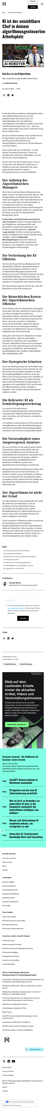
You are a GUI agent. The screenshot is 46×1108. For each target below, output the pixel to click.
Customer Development (10, 902)
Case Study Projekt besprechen (13, 928)
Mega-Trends (6, 1012)
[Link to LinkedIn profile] (8, 1061)
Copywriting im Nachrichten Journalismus (16, 1022)
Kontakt (33, 7)
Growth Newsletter (8, 964)
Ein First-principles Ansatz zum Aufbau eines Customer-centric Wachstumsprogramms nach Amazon (21, 999)
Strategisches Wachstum (10, 956)
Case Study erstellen (9, 917)
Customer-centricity (9, 858)
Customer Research (9, 886)
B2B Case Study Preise (10, 924)
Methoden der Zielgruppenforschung (14, 1004)
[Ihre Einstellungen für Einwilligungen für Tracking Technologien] (2, 831)
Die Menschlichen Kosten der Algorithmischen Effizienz (19, 557)
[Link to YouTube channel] (13, 1061)
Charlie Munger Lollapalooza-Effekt (14, 1008)
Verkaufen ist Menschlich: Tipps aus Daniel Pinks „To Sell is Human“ (22, 987)
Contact (5, 1091)
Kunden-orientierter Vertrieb (11, 944)
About (4, 866)
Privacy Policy (7, 1067)
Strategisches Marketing (10, 894)
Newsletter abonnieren (17, 724)
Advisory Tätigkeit (8, 882)
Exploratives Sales (8, 898)
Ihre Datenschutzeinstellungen (21, 1102)
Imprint (4, 1087)
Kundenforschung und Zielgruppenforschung (17, 948)
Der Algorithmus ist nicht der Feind (13, 568)
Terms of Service (8, 1071)
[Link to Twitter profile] (4, 1061)
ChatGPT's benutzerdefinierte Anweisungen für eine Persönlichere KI (20, 1017)
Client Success (7, 862)
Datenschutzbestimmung (15, 608)
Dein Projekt (6, 905)
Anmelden (23, 618)
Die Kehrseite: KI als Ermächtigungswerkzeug (16, 562)
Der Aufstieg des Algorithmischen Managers (16, 551)
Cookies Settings (8, 1075)
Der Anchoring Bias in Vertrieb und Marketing (17, 1030)
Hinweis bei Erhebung (12, 1105)
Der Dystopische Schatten (11, 559)
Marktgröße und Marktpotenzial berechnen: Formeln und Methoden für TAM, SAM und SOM (21, 993)
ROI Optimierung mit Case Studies (13, 921)
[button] (41, 3)
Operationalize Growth (10, 890)
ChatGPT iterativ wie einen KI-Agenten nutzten (18, 1026)
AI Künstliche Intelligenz (10, 952)
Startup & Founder (8, 940)
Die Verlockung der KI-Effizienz (12, 554)
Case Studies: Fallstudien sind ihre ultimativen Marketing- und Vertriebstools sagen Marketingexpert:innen (23, 981)
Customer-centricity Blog (10, 960)
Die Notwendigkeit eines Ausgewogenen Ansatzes (18, 565)
